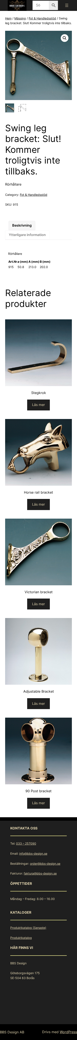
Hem (8, 18)
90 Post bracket (38, 791)
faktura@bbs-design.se (40, 873)
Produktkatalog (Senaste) (28, 927)
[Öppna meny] (66, 5)
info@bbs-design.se (33, 853)
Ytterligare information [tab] (27, 235)
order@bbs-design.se (45, 863)
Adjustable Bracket (38, 691)
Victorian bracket (39, 592)
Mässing (20, 18)
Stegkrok (38, 393)
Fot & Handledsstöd (42, 18)
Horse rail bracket (38, 492)
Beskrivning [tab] (22, 225)
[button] (64, 38)
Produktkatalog (21, 938)
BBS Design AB (12, 1032)
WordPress (68, 1032)
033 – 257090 (26, 843)
